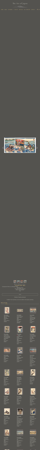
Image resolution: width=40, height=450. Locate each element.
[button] (10, 9)
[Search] (37, 9)
